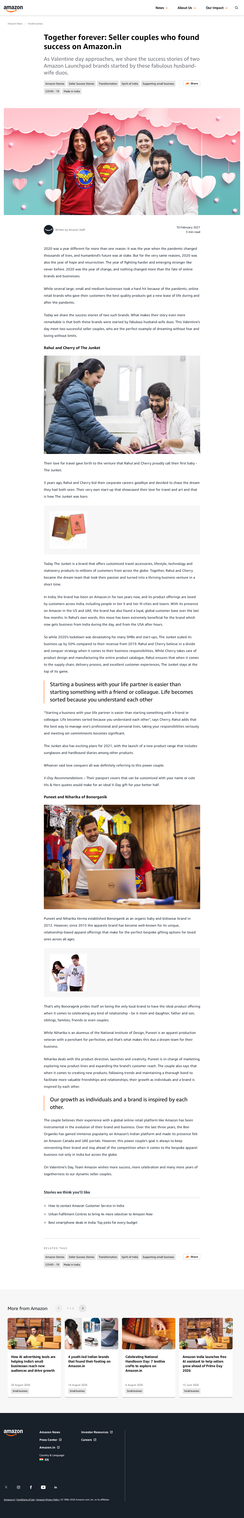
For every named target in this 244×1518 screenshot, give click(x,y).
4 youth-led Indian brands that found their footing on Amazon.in (89, 1361)
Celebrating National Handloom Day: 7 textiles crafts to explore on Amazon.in (145, 1363)
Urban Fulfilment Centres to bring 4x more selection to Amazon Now (100, 1214)
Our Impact (215, 8)
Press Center (48, 1440)
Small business (35, 23)
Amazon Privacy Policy (47, 1499)
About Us (185, 8)
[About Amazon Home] (13, 1433)
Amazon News (15, 23)
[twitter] (8, 1487)
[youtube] (45, 1487)
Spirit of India (130, 83)
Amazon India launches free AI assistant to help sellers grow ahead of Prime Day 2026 (204, 1363)
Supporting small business (158, 83)
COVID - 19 (52, 91)
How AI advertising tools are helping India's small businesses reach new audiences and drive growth (33, 1363)
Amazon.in (47, 1447)
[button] (166, 8)
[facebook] (33, 1487)
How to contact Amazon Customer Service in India (86, 1205)
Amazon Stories (54, 83)
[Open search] (236, 7)
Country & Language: (51, 1455)
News (160, 8)
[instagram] (21, 1487)
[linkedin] (58, 1487)
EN (47, 1459)
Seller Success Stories (81, 83)
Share (194, 83)
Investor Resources (94, 1432)
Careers (86, 1440)
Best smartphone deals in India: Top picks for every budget (92, 1222)
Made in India (72, 91)
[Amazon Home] (13, 9)
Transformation (108, 83)
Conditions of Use (26, 1499)
